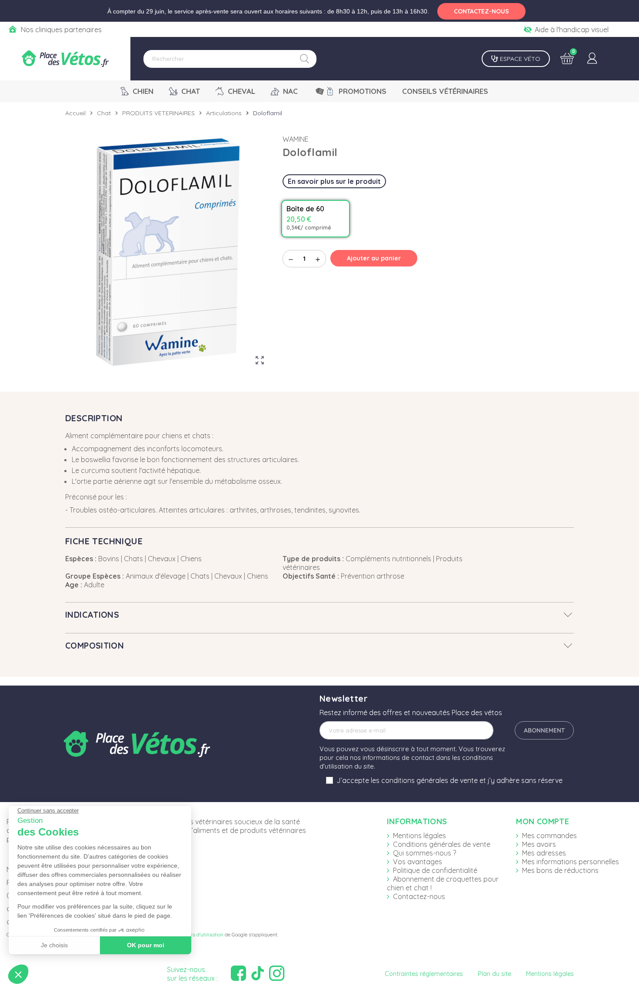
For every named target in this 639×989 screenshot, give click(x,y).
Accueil (75, 113)
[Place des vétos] (65, 58)
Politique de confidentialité (435, 870)
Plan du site (494, 974)
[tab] (319, 614)
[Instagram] (277, 973)
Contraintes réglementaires (424, 974)
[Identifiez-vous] (592, 59)
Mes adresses (544, 853)
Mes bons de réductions (560, 870)
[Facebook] (239, 973)
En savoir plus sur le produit (334, 181)
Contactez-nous (419, 896)
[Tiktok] (258, 973)
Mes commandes (549, 835)
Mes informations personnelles (570, 861)
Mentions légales (419, 835)
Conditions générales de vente (441, 844)
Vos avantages (417, 861)
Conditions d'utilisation (197, 934)
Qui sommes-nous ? (424, 853)
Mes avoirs (539, 844)
